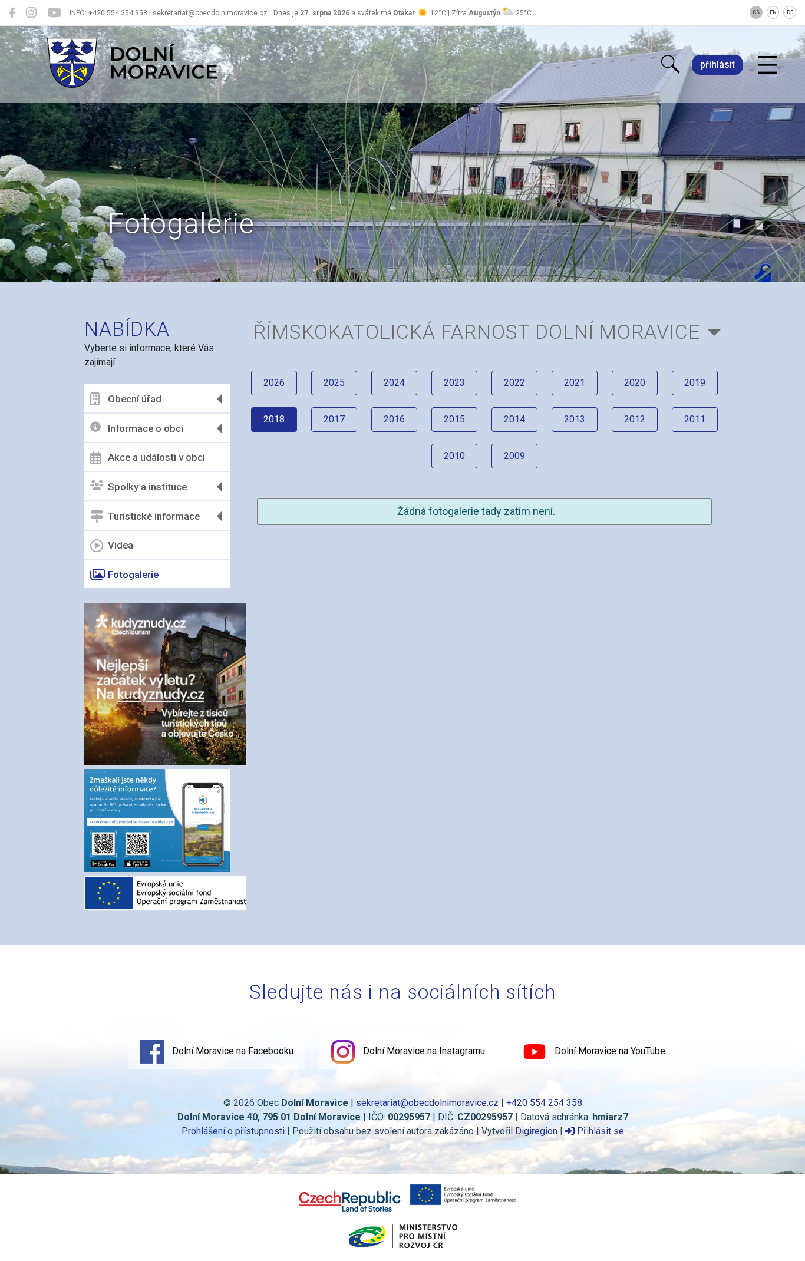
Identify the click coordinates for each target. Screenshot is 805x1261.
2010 (454, 455)
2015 (454, 419)
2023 (454, 382)
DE (790, 12)
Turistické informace (154, 516)
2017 (334, 419)
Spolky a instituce (147, 487)
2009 (514, 455)
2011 (694, 419)
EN (773, 12)
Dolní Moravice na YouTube (608, 1051)
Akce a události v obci (156, 457)
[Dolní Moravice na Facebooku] (12, 13)
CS (756, 12)
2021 (574, 382)
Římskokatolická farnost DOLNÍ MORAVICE (476, 332)
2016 (394, 419)
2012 (634, 419)
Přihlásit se (599, 1131)
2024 (394, 382)
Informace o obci (145, 428)
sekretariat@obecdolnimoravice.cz (427, 1102)
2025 (334, 382)
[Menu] (767, 65)
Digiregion (536, 1131)
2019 (694, 382)
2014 (514, 419)
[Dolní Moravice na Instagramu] (31, 13)
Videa (120, 545)
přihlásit (717, 64)
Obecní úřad (134, 399)
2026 (274, 382)
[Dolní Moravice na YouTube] (54, 13)
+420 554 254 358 (544, 1102)
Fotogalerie (133, 574)
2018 (274, 419)
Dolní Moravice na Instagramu (423, 1051)
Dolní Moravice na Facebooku (231, 1051)
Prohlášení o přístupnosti (233, 1131)
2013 (574, 419)
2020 (634, 382)
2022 (514, 382)
